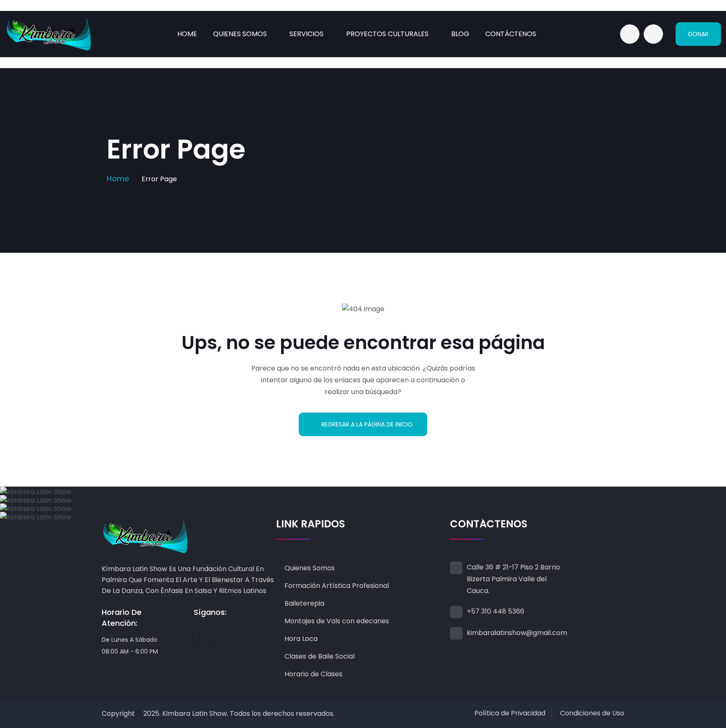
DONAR (698, 34)
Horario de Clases (313, 674)
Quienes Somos (240, 34)
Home (187, 34)
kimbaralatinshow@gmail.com (517, 633)
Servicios (306, 34)
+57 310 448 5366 (495, 611)
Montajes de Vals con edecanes (336, 621)
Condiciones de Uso (592, 713)
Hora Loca (301, 638)
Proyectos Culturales (387, 34)
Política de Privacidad (509, 713)
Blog (460, 34)
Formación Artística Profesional (336, 585)
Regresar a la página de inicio (367, 424)
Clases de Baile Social (319, 656)
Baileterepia (304, 603)
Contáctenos (510, 34)
